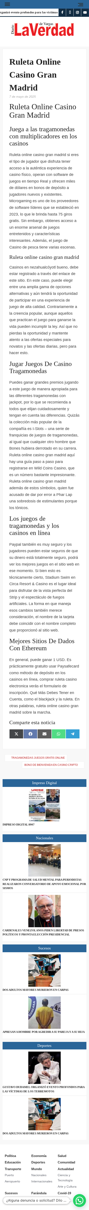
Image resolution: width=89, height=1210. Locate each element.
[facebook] (62, 12)
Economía (38, 1156)
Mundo (36, 1169)
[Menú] (7, 4)
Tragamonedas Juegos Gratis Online (38, 757)
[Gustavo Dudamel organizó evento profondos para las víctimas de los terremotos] (44, 1068)
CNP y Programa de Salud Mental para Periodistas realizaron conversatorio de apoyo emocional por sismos (44, 884)
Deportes (38, 1162)
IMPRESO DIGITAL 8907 (19, 824)
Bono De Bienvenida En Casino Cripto (51, 764)
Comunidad (66, 1162)
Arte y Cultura (67, 1186)
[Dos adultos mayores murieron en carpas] (44, 970)
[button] (79, 1200)
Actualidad (66, 1169)
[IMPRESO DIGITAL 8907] (44, 805)
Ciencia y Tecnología (65, 1177)
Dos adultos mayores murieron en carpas (35, 989)
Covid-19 (64, 1193)
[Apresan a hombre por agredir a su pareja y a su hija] (44, 1012)
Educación (13, 1162)
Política (10, 1156)
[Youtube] (85, 12)
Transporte (13, 1169)
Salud (62, 1156)
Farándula (38, 1193)
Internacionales (41, 1181)
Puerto (9, 1175)
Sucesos (11, 1193)
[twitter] (70, 12)
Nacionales (38, 1175)
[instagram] (77, 12)
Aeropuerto (12, 1181)
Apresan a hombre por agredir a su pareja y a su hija (44, 1031)
